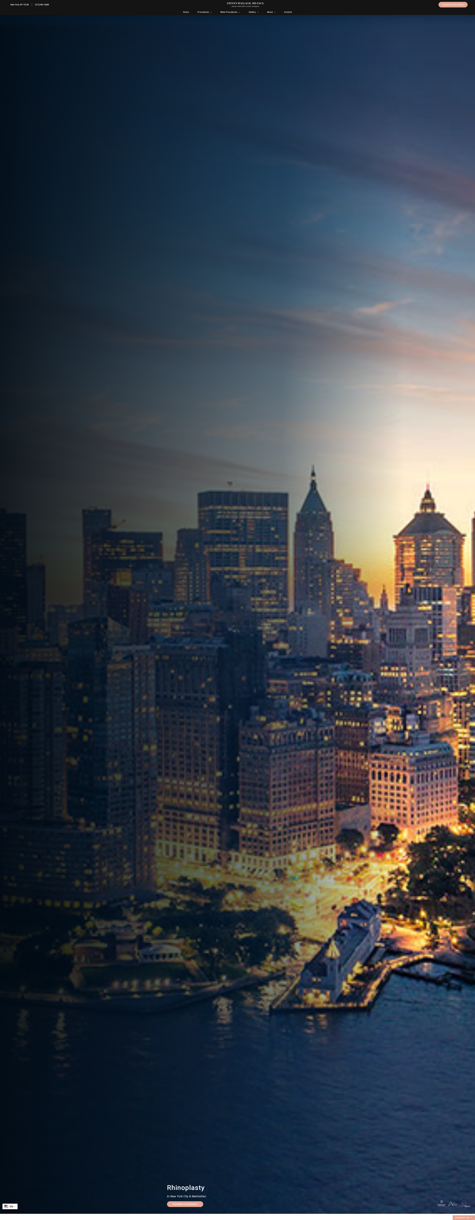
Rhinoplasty (186, 1188)
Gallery (252, 12)
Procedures (203, 12)
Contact (288, 12)
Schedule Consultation (453, 4)
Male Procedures (229, 12)
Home (186, 12)
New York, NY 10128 (20, 4)
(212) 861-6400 (42, 4)
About (270, 12)
